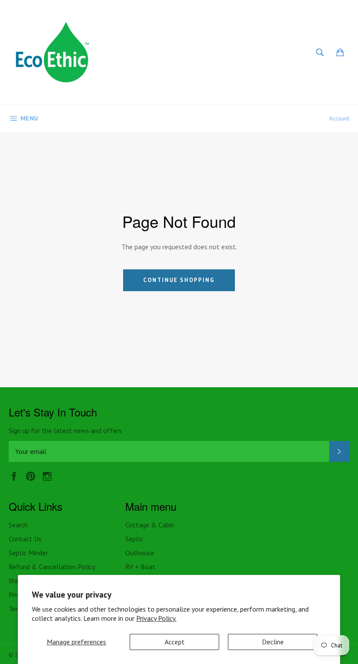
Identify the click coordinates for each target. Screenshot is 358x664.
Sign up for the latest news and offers (65, 430)
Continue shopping (178, 280)
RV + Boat (140, 566)
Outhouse (139, 552)
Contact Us (25, 538)
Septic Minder (28, 552)
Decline (273, 641)
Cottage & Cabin (149, 524)
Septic (134, 538)
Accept (175, 641)
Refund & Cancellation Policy (52, 566)
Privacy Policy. (156, 618)
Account (339, 118)
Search (18, 524)
